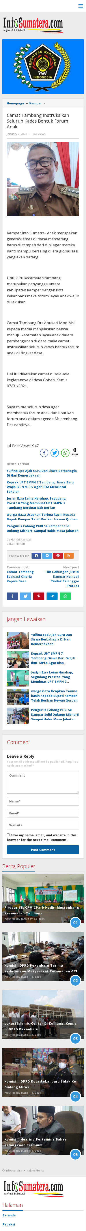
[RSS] (69, 556)
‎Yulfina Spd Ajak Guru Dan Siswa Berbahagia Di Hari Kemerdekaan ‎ (51, 639)
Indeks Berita (35, 1170)
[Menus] (81, 6)
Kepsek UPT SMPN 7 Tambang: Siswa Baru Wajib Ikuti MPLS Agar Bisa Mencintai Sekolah (40, 487)
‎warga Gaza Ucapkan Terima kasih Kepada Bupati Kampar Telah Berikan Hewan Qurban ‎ (54, 695)
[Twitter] (47, 556)
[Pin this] (38, 596)
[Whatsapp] (65, 596)
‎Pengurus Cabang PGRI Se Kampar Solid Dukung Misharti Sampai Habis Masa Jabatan (55, 714)
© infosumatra (12, 1170)
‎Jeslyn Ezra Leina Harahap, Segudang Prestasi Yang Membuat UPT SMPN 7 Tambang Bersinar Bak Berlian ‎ (36, 503)
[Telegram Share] (52, 596)
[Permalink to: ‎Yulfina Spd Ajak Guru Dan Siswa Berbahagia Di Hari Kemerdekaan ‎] (18, 640)
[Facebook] (36, 556)
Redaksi (8, 1224)
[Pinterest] (58, 556)
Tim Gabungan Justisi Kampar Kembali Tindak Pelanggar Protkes (62, 576)
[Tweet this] (25, 596)
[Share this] (12, 596)
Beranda (9, 1215)
